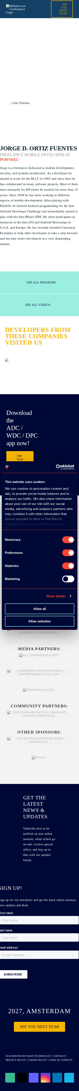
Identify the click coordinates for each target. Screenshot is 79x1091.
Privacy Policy (16, 1060)
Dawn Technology (39, 1056)
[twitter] (22, 1078)
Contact (60, 1056)
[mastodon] (34, 1078)
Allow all (39, 609)
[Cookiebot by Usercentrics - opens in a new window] (56, 467)
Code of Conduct (61, 1060)
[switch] (68, 552)
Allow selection (39, 621)
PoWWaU (9, 159)
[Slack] (10, 1078)
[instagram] (45, 1078)
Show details (56, 596)
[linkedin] (57, 1078)
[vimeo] (69, 1078)
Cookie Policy (37, 1060)
